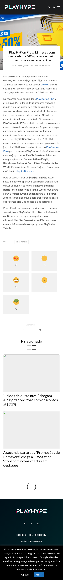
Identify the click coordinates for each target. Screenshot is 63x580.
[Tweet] (31, 330)
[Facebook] (25, 523)
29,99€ (45, 84)
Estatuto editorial (38, 535)
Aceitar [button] (39, 574)
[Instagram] (38, 523)
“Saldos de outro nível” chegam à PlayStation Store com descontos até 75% (30, 400)
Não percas (22, 242)
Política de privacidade (31, 541)
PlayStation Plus (45, 98)
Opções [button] (25, 574)
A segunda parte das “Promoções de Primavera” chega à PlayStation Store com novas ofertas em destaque (31, 458)
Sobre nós (21, 535)
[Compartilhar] (23, 330)
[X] (31, 523)
